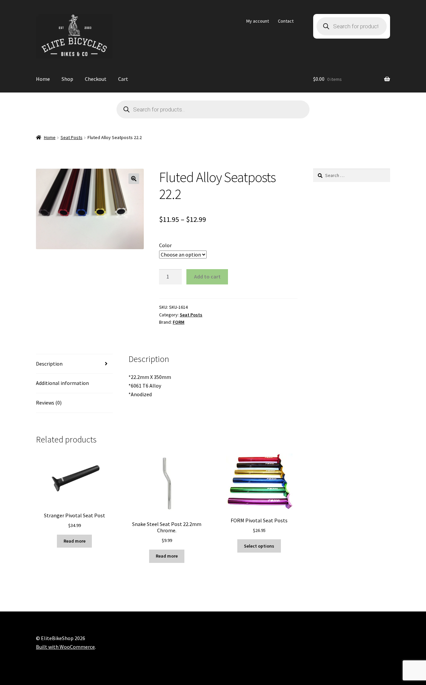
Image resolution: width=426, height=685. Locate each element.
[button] (133, 178)
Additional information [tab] (62, 383)
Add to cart (207, 276)
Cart (123, 79)
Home (43, 79)
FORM (178, 322)
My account (257, 21)
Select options (259, 546)
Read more (75, 541)
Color (165, 245)
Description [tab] (49, 363)
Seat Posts (72, 137)
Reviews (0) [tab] (49, 402)
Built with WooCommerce (65, 646)
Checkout (95, 79)
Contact (286, 21)
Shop (67, 79)
